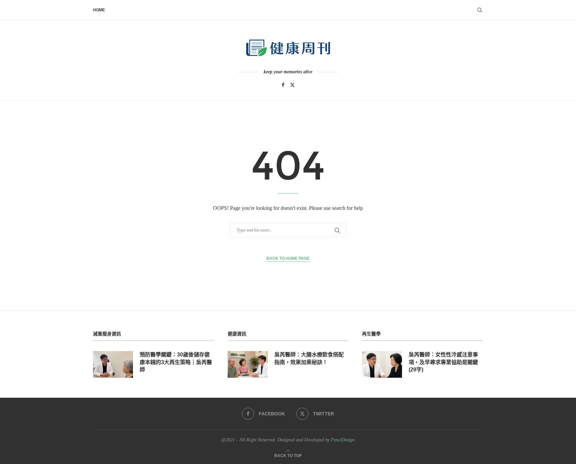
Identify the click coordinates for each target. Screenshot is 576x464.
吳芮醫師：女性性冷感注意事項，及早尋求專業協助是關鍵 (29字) (443, 362)
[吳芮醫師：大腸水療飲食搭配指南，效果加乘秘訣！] (248, 364)
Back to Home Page (288, 258)
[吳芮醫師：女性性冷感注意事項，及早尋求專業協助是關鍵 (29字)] (382, 364)
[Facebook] (283, 85)
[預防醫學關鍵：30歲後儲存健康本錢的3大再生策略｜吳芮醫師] (113, 364)
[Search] (479, 10)
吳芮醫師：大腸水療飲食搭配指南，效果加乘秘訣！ (309, 358)
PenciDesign (343, 439)
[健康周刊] (288, 48)
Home (99, 10)
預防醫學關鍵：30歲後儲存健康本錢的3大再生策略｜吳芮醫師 (176, 362)
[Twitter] (292, 85)
